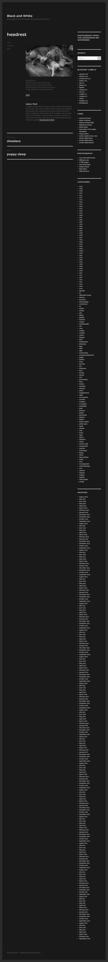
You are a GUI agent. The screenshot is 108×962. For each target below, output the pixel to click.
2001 (80, 255)
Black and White (19, 16)
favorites (82, 364)
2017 (80, 282)
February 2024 (84, 563)
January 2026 (83, 512)
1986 (81, 229)
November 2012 (84, 863)
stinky (81, 442)
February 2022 (84, 617)
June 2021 (82, 634)
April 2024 (82, 559)
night (81, 395)
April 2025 (82, 532)
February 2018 (84, 723)
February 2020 (84, 670)
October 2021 (83, 626)
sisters (81, 437)
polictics (82, 417)
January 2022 (83, 619)
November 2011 (84, 890)
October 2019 (83, 679)
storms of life (83, 444)
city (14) (82, 92)
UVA (80, 468)
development (83, 103)
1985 (80, 226)
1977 (80, 209)
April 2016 (82, 772)
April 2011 (82, 905)
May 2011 (82, 903)
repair (81, 426)
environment (83, 353)
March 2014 (83, 828)
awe (80, 313)
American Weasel (85, 118)
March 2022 (83, 614)
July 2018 (82, 712)
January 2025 (83, 539)
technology (83, 451)
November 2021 (84, 623)
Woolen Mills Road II (86, 140)
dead (80, 340)
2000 (81, 253)
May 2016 (82, 770)
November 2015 (84, 783)
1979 (81, 213)
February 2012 (84, 883)
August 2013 (83, 843)
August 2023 (83, 577)
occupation (83, 404)
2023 (80, 288)
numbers (82, 402)
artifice (81, 311)
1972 (80, 197)
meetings (82, 386)
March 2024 (83, 561)
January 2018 (83, 725)
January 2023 (83, 592)
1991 (80, 237)
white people (83, 479)
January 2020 (83, 672)
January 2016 (83, 779)
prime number (84, 422)
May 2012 (82, 876)
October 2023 (83, 572)
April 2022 (82, 612)
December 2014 (84, 808)
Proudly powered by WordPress (30, 953)
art (80, 306)
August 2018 (83, 710)
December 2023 (84, 568)
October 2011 (83, 892)
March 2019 (83, 694)
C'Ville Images (84, 162)
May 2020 (82, 663)
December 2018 (84, 701)
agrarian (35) (83, 74)
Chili (28, 95)
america (82, 297)
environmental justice (86, 355)
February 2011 (83, 910)
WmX (9, 43)
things (81, 453)
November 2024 (84, 543)
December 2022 (84, 594)
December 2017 (84, 728)
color (81, 328)
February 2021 (84, 643)
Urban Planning (84, 466)
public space (83, 424)
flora (80, 371)
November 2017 (84, 730)
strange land (83, 446)
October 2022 (83, 599)
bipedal (81, 87)
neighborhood (84, 393)
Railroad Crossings (85, 125)
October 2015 (83, 785)
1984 (80, 224)
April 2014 (82, 825)
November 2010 (84, 916)
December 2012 (84, 861)
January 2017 (83, 752)
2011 (80, 275)
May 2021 (82, 637)
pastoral (82, 411)
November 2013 (84, 836)
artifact (81, 308)
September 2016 (84, 761)
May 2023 (82, 583)
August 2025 (83, 523)
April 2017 (82, 745)
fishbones (82, 368)
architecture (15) (84, 78)
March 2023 (83, 588)
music (81, 391)
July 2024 (82, 552)
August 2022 (83, 603)
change (81, 322)
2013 (80, 280)
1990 (81, 235)
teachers (82, 448)
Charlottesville (84, 324)
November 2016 (84, 757)
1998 (81, 246)
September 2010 (84, 921)
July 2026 (82, 499)
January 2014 (83, 832)
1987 (80, 231)
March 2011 (83, 908)
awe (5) (81, 83)
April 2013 (82, 852)
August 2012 (83, 870)
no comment (83, 397)
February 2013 (84, 856)
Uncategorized (84, 464)
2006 (81, 266)
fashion (81, 359)
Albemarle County (85, 295)
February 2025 (84, 537)
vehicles (82, 470)
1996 (81, 242)
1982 (80, 220)
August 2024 (83, 550)
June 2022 (82, 608)
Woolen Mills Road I (86, 138)
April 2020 (82, 666)
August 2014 (83, 816)
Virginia (82, 473)
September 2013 (84, 841)
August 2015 (83, 790)
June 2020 (82, 661)
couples (81, 331)
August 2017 (83, 737)
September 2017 (84, 734)
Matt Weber (83, 169)
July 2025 (82, 526)
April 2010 (82, 932)
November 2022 (84, 597)
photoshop (83, 415)
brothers (82, 320)
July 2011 (82, 899)
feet (80, 366)
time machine (83, 457)
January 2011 (83, 912)
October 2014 (83, 812)
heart (81, 382)
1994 (81, 240)
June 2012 (82, 874)
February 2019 (84, 697)
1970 (80, 193)
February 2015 (84, 803)
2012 (80, 277)
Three (81, 455)
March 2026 (83, 508)
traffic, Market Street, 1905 (88, 136)
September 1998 (84, 939)
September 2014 (84, 814)
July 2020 (82, 659)
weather (82, 477)
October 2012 (83, 865)
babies (81, 315)
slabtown (82, 439)
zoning (81, 482)
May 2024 (82, 557)
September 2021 (84, 628)
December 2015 (84, 781)
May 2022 (82, 610)
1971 (80, 195)
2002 (81, 257)
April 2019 (82, 692)
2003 (80, 260)
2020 (81, 286)
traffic (81, 459)
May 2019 (82, 690)
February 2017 (84, 750)
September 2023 (84, 575)
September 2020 (84, 654)
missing (82, 388)
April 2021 (82, 639)
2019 (80, 284)
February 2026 (84, 510)
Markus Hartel (84, 167)
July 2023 (82, 579)
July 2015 (82, 792)
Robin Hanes (83, 127)
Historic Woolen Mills (86, 123)
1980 (80, 215)
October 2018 (83, 705)
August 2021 (83, 630)
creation (82, 333)
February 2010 (84, 936)
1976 (81, 206)
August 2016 (83, 763)
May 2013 (82, 850)
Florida (81, 373)
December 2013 (84, 834)
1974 (80, 202)
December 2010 (84, 914)
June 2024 (82, 555)
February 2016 (84, 777)
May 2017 (82, 743)
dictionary (82, 344)
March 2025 (83, 535)
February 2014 (84, 830)
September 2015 (84, 788)
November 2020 (84, 650)
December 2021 (84, 621)
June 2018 (82, 714)
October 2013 (83, 839)
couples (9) (83, 94)
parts (81, 408)
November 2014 (84, 810)
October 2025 (83, 519)
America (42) (83, 76)
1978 (80, 211)
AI (80, 293)
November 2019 (84, 677)
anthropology (83, 302)
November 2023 (84, 570)
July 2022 (82, 606)
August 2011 (83, 896)
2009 (81, 271)
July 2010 (82, 925)
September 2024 (84, 548)
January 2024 (83, 566)
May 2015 (82, 797)
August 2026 (83, 497)
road (80, 431)
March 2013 (83, 854)
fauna (81, 362)
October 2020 (83, 652)
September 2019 (84, 681)
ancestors (82, 300)
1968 (81, 189)
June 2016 (82, 768)
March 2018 (83, 721)
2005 (81, 264)
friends (81, 375)
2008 (81, 268)
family (81, 357)
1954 (80, 186)
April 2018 (82, 719)
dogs (8, 48)
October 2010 (83, 919)
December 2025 (84, 515)
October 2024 (83, 546)
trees (81, 462)
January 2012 (83, 885)
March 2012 (83, 881)
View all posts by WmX (46, 120)
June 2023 (82, 581)
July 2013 (82, 845)
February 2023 (84, 590)
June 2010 (82, 927)
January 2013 (83, 859)
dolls (80, 348)
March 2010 (83, 934)
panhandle (82, 406)
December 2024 (84, 541)
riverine (81, 428)
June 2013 (82, 848)
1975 (80, 204)
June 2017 (82, 741)
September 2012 (84, 868)
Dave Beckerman (84, 164)
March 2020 (83, 668)
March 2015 (83, 801)
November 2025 (84, 517)
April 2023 (82, 586)
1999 (81, 248)
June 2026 (82, 501)
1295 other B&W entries (87, 158)
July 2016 (82, 765)
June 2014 (82, 821)
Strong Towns (84, 134)
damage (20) (83, 101)
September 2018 (84, 708)
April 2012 (82, 879)
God (80, 377)
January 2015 (83, 805)
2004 (81, 262)
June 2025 (82, 528)
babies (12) (83, 85)
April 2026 (82, 506)
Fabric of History (84, 120)
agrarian (82, 291)
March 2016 (83, 774)
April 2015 (82, 799)
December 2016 (84, 754)
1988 (80, 233)
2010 (80, 273)
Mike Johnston (84, 171)
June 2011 (82, 901)
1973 (80, 200)
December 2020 (84, 648)
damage (81, 337)
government (83, 379)
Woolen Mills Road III (86, 143)
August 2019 (83, 683)
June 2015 (82, 794)
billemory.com (84, 160)
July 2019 (82, 686)
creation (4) (83, 96)
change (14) (83, 90)
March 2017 (83, 748)
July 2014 (82, 819)
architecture (83, 304)
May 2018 (82, 717)
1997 (81, 244)
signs (81, 435)
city (80, 326)
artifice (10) (83, 81)
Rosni (81, 433)
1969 (81, 191)
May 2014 (82, 823)
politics (81, 419)
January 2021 (83, 646)
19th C (81, 251)
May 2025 (82, 530)
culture (81, 98)
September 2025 (84, 521)
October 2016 (83, 759)
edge (80, 351)
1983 (80, 222)
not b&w (82, 399)
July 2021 (82, 632)
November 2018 (84, 703)
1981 (80, 217)
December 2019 (84, 674)
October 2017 (83, 732)
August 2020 (83, 657)
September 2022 (84, 601)
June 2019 (82, 688)
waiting (81, 475)
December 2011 (84, 888)
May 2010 (82, 930)
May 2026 (82, 503)
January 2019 (83, 699)
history (81, 384)
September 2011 (84, 894)
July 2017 (82, 739)
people (81, 413)
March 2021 (83, 641)
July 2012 (82, 872)
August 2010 (83, 923)
